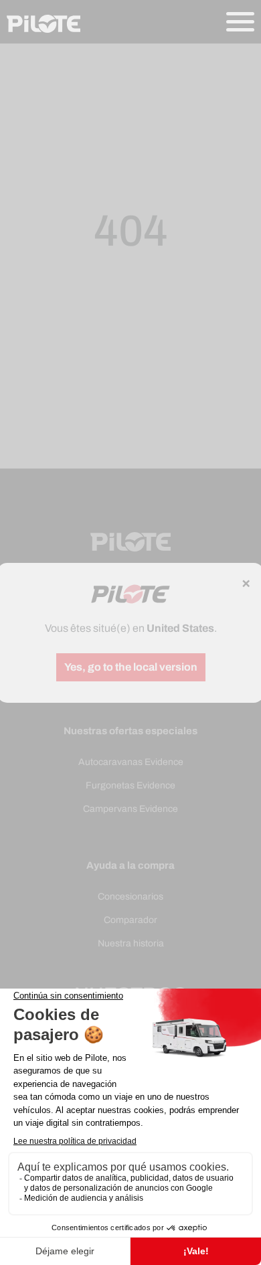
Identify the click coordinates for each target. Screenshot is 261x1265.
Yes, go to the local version (130, 667)
